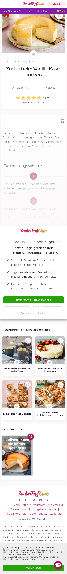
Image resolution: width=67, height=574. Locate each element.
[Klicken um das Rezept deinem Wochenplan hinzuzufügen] (28, 341)
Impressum (54, 505)
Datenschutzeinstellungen (46, 513)
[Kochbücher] (33, 54)
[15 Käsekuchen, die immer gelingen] (17, 455)
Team (16, 505)
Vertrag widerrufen (16, 513)
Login (57, 4)
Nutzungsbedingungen (43, 509)
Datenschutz (18, 509)
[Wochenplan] (59, 15)
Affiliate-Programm (33, 505)
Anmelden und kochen (33, 313)
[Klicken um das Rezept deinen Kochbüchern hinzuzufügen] (17, 362)
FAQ (8, 505)
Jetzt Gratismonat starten (33, 300)
